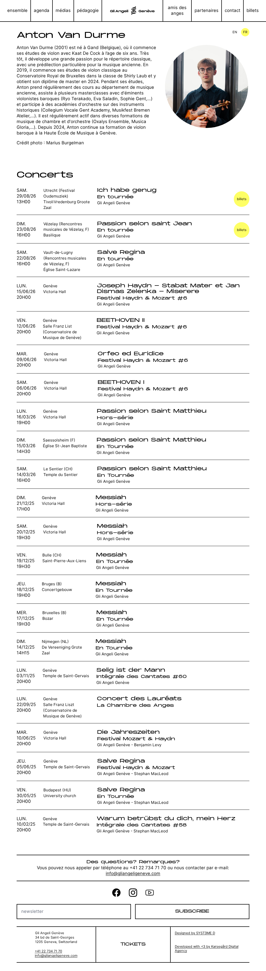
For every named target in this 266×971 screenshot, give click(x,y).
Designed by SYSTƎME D (195, 933)
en (234, 32)
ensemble (17, 10)
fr (245, 32)
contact (232, 10)
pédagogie (88, 10)
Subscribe (192, 911)
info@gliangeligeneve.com (133, 873)
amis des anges (177, 10)
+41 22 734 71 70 (48, 951)
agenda (41, 10)
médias (63, 10)
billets (253, 10)
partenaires (206, 10)
